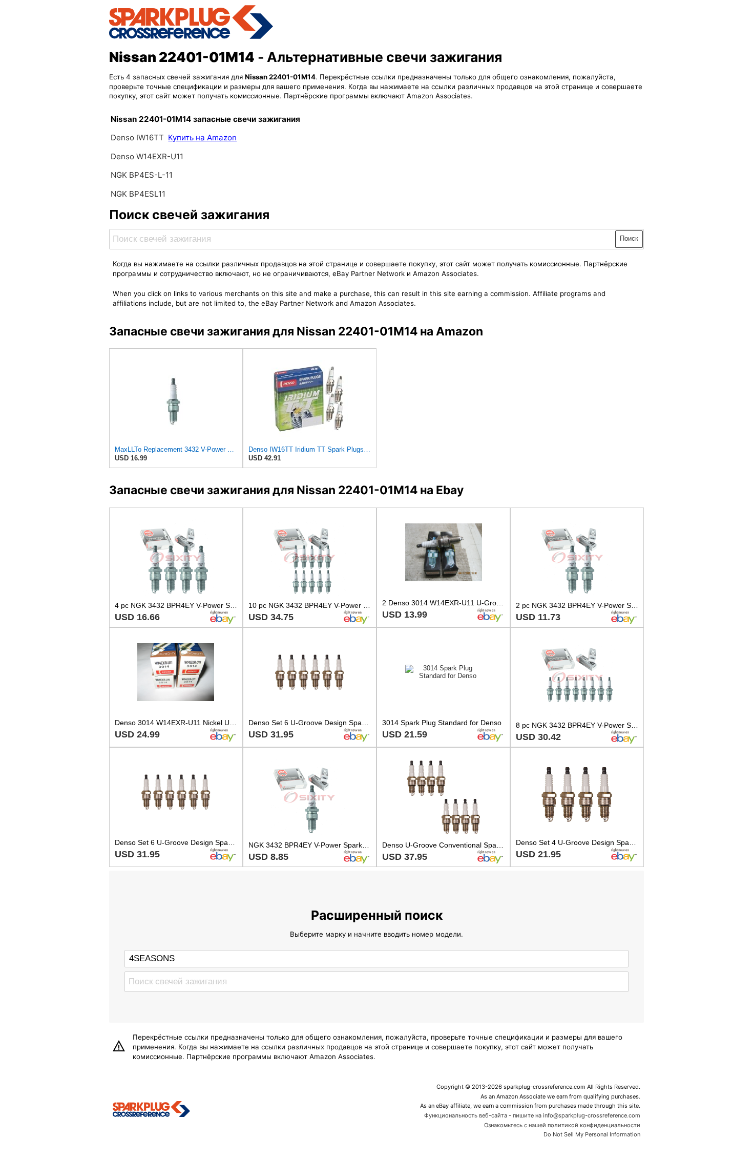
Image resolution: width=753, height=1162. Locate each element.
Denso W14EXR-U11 (147, 156)
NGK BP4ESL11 (138, 194)
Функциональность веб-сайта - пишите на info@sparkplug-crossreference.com (532, 1115)
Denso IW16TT (137, 137)
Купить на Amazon (202, 137)
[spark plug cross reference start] (191, 37)
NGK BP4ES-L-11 (142, 175)
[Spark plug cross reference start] (151, 1110)
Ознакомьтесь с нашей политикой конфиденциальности (562, 1125)
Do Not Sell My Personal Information (591, 1134)
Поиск (629, 238)
